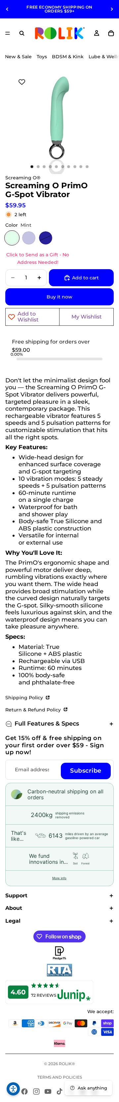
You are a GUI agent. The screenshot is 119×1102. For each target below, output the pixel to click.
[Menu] (7, 33)
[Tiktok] (59, 1091)
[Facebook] (24, 1091)
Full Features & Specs (47, 723)
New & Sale (18, 57)
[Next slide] (111, 9)
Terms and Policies (59, 1077)
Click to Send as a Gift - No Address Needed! (37, 258)
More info (59, 878)
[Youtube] (48, 1091)
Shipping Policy (24, 698)
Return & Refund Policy (33, 710)
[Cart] (111, 33)
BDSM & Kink (68, 57)
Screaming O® (22, 178)
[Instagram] (36, 1091)
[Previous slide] (7, 9)
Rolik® (67, 1063)
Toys (42, 57)
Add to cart (85, 278)
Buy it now (59, 297)
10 (87, 167)
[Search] (22, 33)
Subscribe (85, 770)
